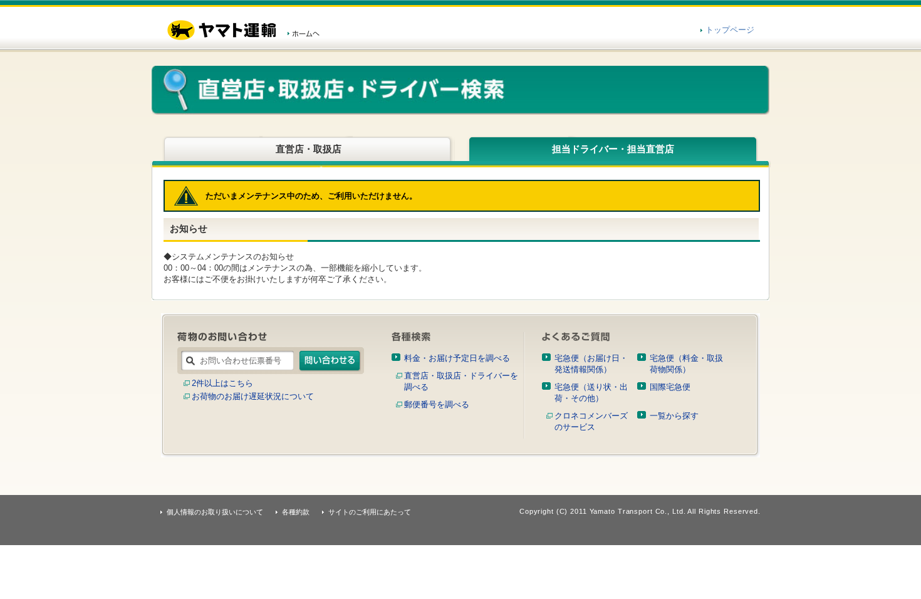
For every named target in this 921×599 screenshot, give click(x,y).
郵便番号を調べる (436, 404)
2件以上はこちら (222, 383)
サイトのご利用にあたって (369, 512)
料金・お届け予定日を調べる (457, 358)
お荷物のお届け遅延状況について (253, 396)
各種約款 (296, 512)
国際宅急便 (670, 387)
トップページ (729, 29)
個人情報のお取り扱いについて (215, 512)
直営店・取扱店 (308, 148)
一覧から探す (674, 415)
